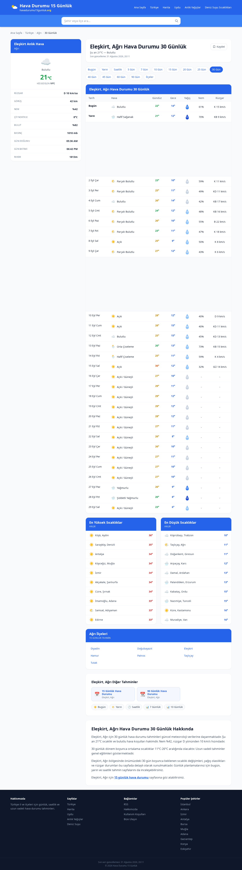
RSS (126, 804)
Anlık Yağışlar (193, 7)
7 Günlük (153, 707)
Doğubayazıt (144, 648)
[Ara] (176, 20)
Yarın (105, 69)
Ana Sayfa (140, 7)
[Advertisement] (158, 149)
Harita (166, 7)
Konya (184, 844)
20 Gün (187, 69)
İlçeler (149, 77)
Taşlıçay (188, 655)
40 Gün (92, 77)
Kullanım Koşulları (135, 814)
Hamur (95, 655)
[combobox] (121, 21)
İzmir (184, 814)
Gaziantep (187, 839)
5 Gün (131, 69)
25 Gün (202, 69)
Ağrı (39, 33)
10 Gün (158, 69)
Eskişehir (186, 849)
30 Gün (216, 69)
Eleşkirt (188, 648)
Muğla (184, 829)
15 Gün (172, 69)
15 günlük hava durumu (131, 777)
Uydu (177, 7)
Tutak (94, 662)
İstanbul (185, 804)
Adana (184, 834)
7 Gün (144, 69)
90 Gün (135, 77)
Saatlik (118, 69)
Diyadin (95, 648)
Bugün (92, 69)
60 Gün (121, 77)
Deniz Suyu (73, 824)
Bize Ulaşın (130, 819)
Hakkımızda (130, 809)
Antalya (185, 819)
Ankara (185, 809)
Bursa (184, 824)
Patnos (141, 655)
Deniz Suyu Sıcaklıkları (218, 7)
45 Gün (106, 77)
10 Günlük (175, 707)
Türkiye (154, 7)
